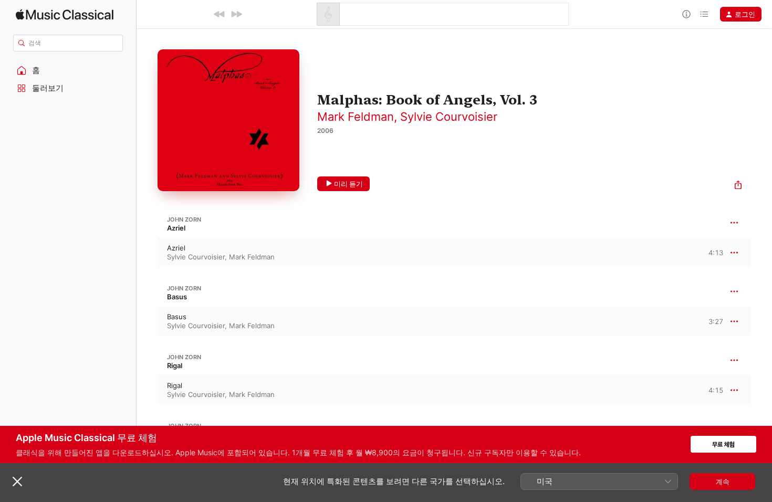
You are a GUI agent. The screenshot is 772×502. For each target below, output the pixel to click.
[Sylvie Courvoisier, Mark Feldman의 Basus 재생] (147, 321)
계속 (722, 481)
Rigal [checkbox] (174, 385)
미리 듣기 (348, 184)
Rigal (174, 365)
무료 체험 (723, 444)
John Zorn (184, 219)
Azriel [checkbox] (176, 248)
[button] (68, 70)
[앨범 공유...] (738, 186)
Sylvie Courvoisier (448, 116)
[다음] (236, 14)
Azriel (176, 228)
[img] (64, 14)
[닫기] (17, 481)
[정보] (686, 14)
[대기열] (704, 14)
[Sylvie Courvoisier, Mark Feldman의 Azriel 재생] (147, 252)
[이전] (219, 14)
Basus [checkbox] (176, 316)
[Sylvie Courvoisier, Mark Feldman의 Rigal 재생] (147, 390)
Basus (177, 296)
